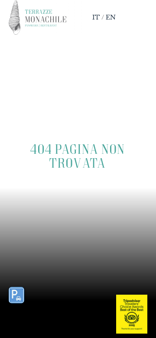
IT (96, 17)
